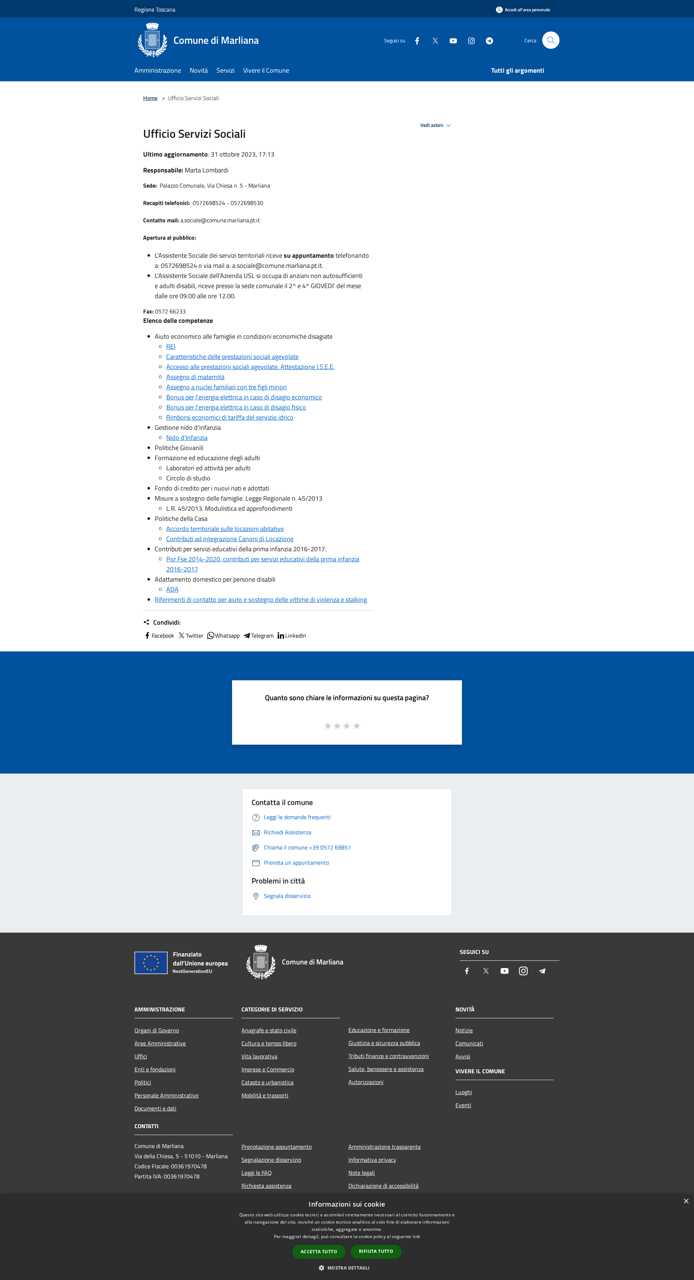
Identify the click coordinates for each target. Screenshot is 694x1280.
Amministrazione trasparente (384, 1146)
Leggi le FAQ (256, 1172)
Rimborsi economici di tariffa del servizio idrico (230, 417)
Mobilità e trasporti (264, 1095)
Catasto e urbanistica (267, 1082)
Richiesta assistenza (266, 1185)
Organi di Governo (156, 1030)
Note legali (361, 1172)
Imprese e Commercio (267, 1069)
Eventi (463, 1105)
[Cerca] (551, 40)
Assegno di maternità (195, 377)
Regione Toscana (154, 9)
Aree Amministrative (160, 1043)
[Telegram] (486, 40)
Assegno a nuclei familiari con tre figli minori (226, 387)
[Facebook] (414, 40)
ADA (172, 589)
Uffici (140, 1056)
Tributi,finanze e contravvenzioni (388, 1056)
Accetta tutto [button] (319, 1252)
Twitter (195, 635)
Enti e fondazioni (155, 1069)
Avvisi (462, 1056)
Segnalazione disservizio (271, 1159)
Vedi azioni (432, 125)
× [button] (686, 1201)
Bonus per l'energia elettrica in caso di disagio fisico (236, 407)
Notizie (464, 1030)
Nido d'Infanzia (186, 437)
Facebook (163, 635)
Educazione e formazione (379, 1030)
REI (170, 346)
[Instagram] (468, 40)
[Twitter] (432, 40)
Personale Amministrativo (166, 1095)
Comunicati (469, 1043)
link (416, 1236)
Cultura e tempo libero (268, 1043)
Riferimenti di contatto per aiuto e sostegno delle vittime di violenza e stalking (261, 599)
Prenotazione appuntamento (276, 1146)
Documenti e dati (155, 1108)
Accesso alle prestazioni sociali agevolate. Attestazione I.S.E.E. (250, 367)
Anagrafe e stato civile (268, 1030)
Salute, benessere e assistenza (386, 1069)
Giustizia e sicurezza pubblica (384, 1043)
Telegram (262, 635)
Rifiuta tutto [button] (376, 1251)
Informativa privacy (372, 1159)
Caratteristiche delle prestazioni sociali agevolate (232, 356)
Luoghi (463, 1092)
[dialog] (347, 1237)
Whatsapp (227, 635)
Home (150, 98)
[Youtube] (450, 40)
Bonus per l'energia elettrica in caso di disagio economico (244, 397)
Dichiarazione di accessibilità (383, 1185)
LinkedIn (295, 635)
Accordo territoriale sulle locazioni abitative (225, 529)
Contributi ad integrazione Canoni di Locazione (230, 539)
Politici (142, 1082)
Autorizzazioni (366, 1082)
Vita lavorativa (259, 1056)
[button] (346, 1267)
